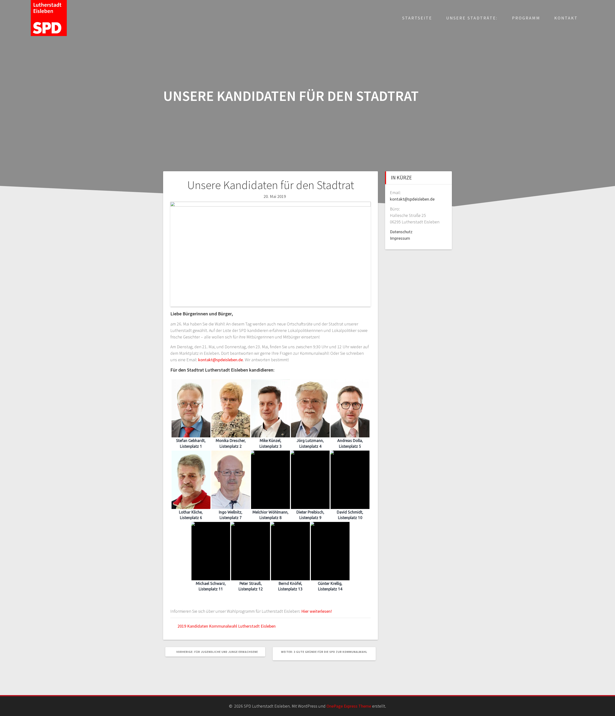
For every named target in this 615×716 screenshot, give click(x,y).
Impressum (400, 238)
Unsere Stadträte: (472, 18)
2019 (182, 626)
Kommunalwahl (223, 626)
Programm (526, 18)
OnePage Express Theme (348, 706)
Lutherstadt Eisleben (257, 626)
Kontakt (566, 18)
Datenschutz (401, 231)
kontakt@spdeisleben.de (220, 359)
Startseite (417, 18)
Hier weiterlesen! (316, 611)
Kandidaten (197, 626)
